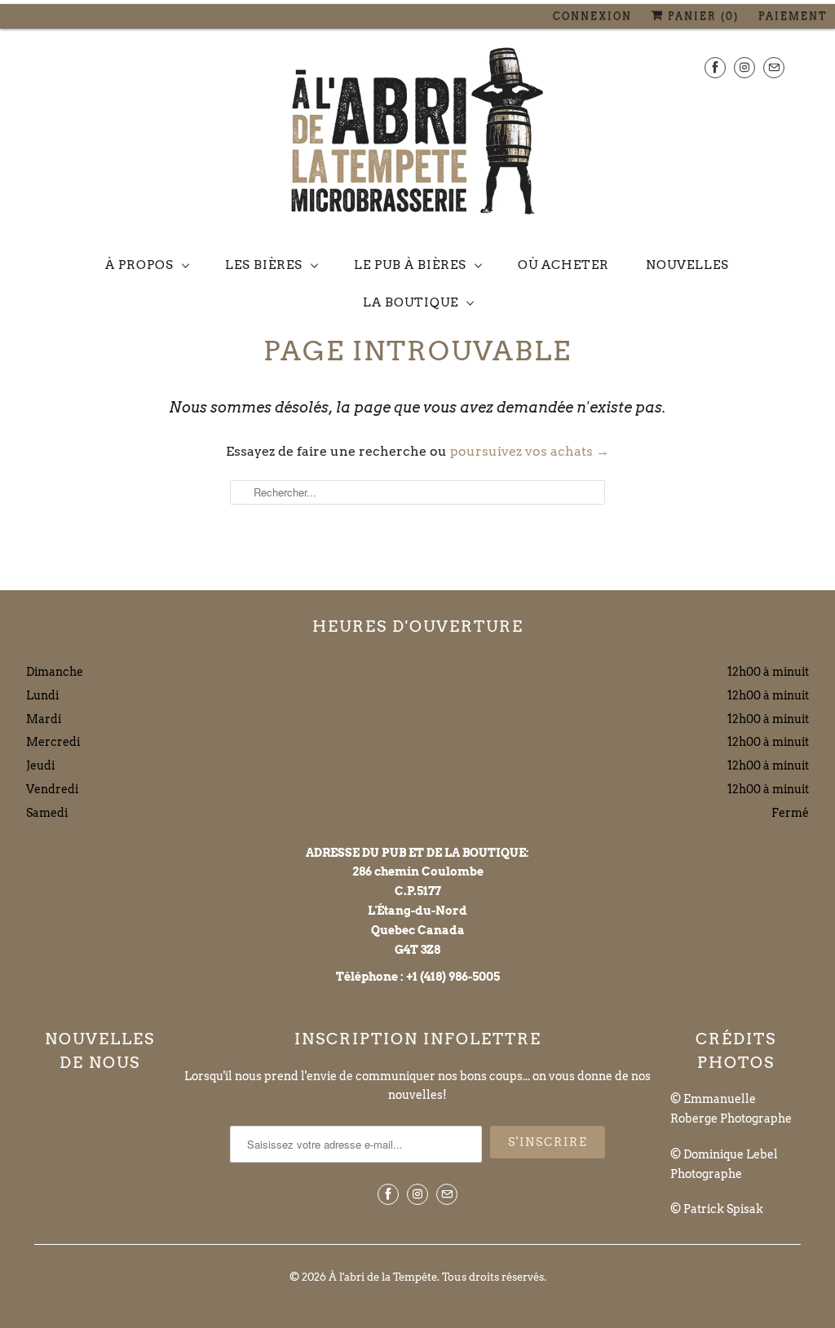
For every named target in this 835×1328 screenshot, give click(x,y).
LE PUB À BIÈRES (410, 265)
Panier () (701, 16)
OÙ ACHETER (563, 265)
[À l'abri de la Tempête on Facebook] (715, 67)
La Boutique (410, 302)
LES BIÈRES (264, 265)
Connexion (592, 16)
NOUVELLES (687, 265)
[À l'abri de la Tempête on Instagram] (744, 67)
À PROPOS (139, 265)
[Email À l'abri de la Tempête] (773, 67)
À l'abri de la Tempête (383, 1277)
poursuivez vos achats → (529, 451)
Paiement (792, 16)
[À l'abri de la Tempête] (417, 134)
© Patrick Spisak (716, 1208)
